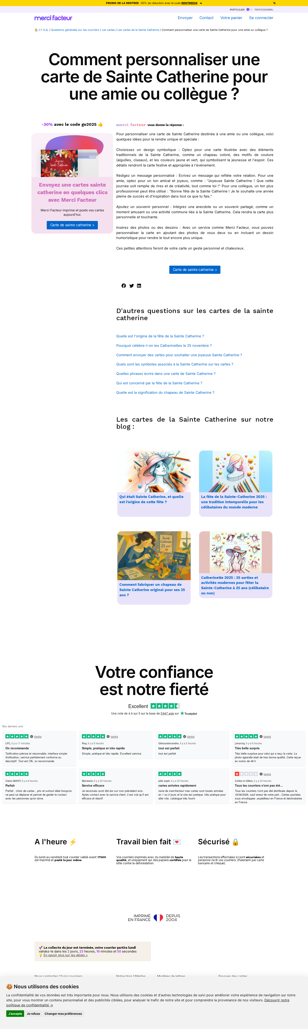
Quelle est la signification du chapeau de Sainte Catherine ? (165, 392)
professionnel (263, 9)
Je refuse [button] (33, 1013)
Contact (206, 18)
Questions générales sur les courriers (75, 29)
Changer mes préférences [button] (63, 1013)
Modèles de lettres (171, 976)
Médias (140, 976)
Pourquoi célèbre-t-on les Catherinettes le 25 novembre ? (164, 345)
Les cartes (108, 29)
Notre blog (124, 976)
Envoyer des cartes (233, 976)
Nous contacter (46, 976)
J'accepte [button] (15, 1013)
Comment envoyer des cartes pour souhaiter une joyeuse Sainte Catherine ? (179, 355)
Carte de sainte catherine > (72, 225)
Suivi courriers (71, 976)
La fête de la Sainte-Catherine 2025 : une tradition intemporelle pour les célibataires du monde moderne (234, 502)
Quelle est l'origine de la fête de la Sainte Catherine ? (160, 336)
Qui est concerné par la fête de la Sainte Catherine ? (159, 383)
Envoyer (185, 18)
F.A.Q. (44, 29)
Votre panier (231, 18)
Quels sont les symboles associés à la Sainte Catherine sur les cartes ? (174, 364)
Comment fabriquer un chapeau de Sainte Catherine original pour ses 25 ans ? (152, 590)
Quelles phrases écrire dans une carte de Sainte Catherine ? (165, 374)
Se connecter (261, 18)
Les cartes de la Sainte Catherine (138, 29)
